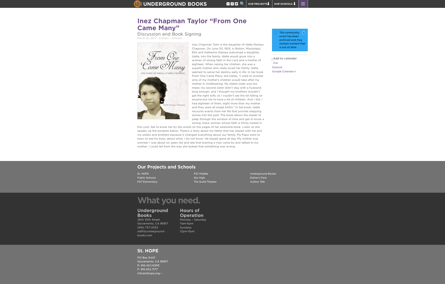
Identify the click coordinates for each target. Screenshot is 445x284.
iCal (275, 63)
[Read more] (162, 81)
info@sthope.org (148, 273)
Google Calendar (283, 71)
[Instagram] (228, 4)
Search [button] (242, 4)
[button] (303, 4)
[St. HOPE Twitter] (236, 4)
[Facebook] (232, 4)
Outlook (277, 67)
